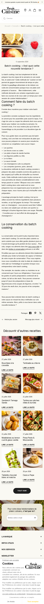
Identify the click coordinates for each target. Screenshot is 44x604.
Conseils (15, 26)
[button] (34, 10)
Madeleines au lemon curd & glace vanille (11, 439)
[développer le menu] (40, 10)
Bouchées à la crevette (8, 364)
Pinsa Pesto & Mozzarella (28, 439)
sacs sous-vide (33, 246)
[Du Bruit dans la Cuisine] (10, 10)
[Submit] (35, 518)
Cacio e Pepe (28, 475)
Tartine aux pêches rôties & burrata (31, 401)
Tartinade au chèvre (31, 363)
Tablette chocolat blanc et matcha (9, 476)
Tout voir (22, 491)
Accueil (7, 26)
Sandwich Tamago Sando (10, 401)
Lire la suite (7, 370)
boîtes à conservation (17, 249)
